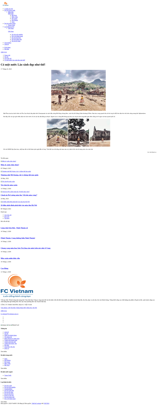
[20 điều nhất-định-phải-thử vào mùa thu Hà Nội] (15, 201)
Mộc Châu (15, 17)
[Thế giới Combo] (6, 5)
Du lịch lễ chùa (16, 41)
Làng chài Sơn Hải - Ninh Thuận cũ (14, 228)
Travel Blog (7, 42)
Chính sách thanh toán (10, 340)
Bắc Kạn (14, 15)
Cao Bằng (4, 268)
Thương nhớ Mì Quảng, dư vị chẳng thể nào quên (19, 175)
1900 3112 (4, 52)
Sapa (13, 22)
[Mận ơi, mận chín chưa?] (8, 161)
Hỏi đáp (6, 49)
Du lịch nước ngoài (9, 23)
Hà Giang (14, 18)
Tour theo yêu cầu (9, 347)
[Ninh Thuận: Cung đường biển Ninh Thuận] (18, 238)
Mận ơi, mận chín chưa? (10, 165)
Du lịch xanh (8, 385)
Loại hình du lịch (9, 27)
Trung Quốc (11, 25)
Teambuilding (8, 389)
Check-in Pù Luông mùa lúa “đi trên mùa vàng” (19, 195)
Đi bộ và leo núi (9, 395)
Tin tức (6, 333)
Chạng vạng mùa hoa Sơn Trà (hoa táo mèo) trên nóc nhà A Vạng (25, 248)
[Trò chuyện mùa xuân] (8, 181)
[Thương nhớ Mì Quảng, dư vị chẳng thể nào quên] (16, 171)
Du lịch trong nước (9, 10)
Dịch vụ (6, 348)
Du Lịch (6, 216)
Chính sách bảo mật (10, 342)
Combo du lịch (8, 9)
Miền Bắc (11, 12)
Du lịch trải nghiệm (17, 34)
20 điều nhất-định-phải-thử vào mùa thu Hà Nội (19, 205)
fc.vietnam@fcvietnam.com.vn (9, 314)
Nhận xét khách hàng (10, 335)
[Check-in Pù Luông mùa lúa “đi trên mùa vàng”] (15, 191)
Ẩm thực (6, 218)
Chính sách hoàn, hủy (10, 343)
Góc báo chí (7, 215)
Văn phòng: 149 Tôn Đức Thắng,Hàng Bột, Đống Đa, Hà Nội (19, 308)
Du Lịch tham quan (17, 36)
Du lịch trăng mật (17, 39)
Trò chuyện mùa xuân (9, 185)
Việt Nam (11, 28)
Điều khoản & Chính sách (11, 338)
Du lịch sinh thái (9, 390)
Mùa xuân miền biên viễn (10, 258)
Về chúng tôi (8, 337)
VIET (46, 403)
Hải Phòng (15, 20)
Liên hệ (6, 44)
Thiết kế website (36, 403)
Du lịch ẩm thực (16, 38)
